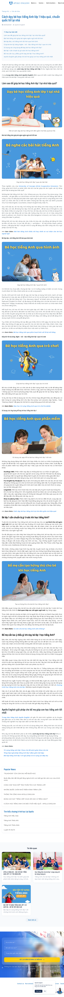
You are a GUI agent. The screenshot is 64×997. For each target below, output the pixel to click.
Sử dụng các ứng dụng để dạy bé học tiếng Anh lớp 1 (23, 47)
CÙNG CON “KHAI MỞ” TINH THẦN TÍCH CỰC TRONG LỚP (25, 785)
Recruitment (29, 984)
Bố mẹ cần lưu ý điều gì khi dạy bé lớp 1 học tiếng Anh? (24, 54)
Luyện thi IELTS (9, 830)
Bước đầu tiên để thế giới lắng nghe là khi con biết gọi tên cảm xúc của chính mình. (32, 779)
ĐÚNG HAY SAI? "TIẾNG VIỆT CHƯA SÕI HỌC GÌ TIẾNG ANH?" (26, 799)
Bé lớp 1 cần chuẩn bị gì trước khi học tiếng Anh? (21, 50)
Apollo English (20, 25)
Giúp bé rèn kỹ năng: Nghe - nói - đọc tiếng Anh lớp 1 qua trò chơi (27, 44)
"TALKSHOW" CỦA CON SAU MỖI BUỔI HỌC (20, 773)
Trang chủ (5, 11)
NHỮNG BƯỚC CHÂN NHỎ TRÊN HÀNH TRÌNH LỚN (22, 790)
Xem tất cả (32, 920)
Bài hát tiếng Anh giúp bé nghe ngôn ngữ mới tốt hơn (23, 38)
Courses (41, 3)
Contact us (20, 984)
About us (33, 3)
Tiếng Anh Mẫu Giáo (11, 816)
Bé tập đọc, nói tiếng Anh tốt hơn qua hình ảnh (21, 41)
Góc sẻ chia (16, 11)
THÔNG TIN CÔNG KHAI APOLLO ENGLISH (19, 794)
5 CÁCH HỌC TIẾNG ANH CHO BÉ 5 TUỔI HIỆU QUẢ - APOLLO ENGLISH (30, 804)
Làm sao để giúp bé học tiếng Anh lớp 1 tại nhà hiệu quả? (24, 35)
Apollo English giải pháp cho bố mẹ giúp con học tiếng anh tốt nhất (28, 57)
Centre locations (50, 3)
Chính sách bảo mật (46, 966)
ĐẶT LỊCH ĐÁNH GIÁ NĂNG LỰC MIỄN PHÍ (31, 959)
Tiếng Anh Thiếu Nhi (11, 820)
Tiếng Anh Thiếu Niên (11, 825)
